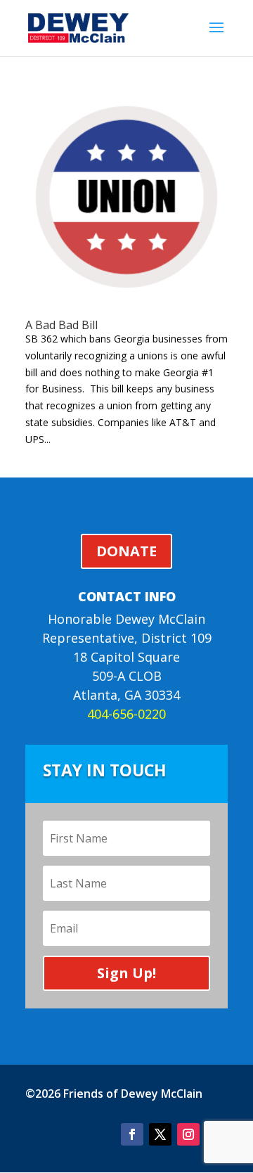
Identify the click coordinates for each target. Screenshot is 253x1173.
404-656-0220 (126, 713)
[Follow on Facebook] (132, 1134)
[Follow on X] (160, 1134)
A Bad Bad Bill (61, 325)
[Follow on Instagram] (188, 1134)
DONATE (126, 550)
